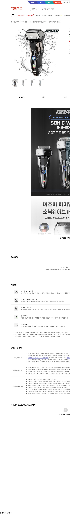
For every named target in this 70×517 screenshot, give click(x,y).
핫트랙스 (34, 9)
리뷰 (43, 97)
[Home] (11, 22)
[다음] (62, 53)
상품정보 (22, 97)
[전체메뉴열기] (13, 15)
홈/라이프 (16, 22)
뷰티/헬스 (25, 22)
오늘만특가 (29, 15)
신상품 (44, 15)
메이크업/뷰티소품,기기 (39, 22)
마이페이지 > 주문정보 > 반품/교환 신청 (38, 358)
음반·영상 (21, 15)
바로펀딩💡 (58, 15)
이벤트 (50, 15)
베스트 (38, 15)
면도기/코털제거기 (54, 22)
